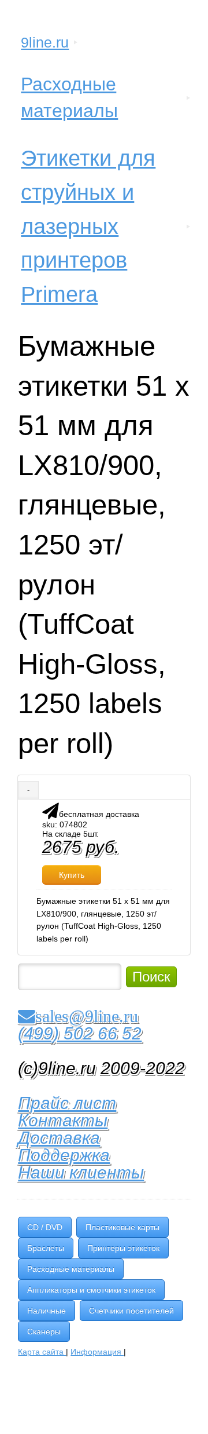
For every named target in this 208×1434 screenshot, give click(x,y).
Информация (97, 1351)
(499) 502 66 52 (80, 1033)
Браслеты (45, 1248)
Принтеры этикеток (123, 1248)
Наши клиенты (81, 1172)
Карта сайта (42, 1351)
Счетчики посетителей (131, 1310)
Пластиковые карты (122, 1227)
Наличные (46, 1310)
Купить (71, 875)
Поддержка (64, 1155)
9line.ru (45, 42)
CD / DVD (44, 1227)
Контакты (62, 1120)
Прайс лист (67, 1102)
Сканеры (44, 1331)
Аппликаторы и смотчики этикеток (91, 1289)
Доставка (59, 1137)
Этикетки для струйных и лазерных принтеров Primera (88, 226)
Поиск (151, 976)
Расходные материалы (69, 97)
